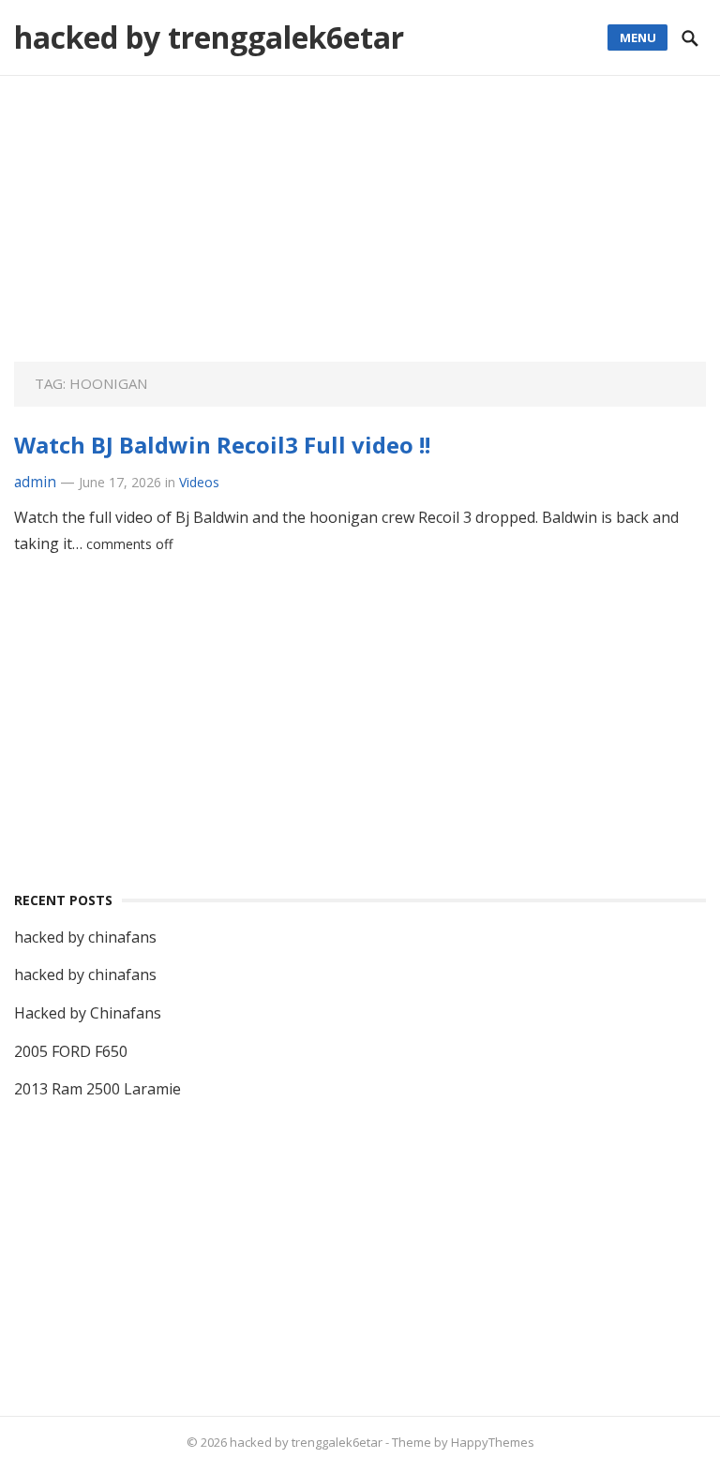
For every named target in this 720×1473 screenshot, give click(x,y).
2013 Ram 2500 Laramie (97, 1089)
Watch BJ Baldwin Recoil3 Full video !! (222, 444)
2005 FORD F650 (71, 1051)
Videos (199, 482)
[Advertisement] (360, 230)
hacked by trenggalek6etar (209, 37)
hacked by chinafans (85, 937)
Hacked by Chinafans (87, 1013)
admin (35, 482)
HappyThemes (492, 1442)
